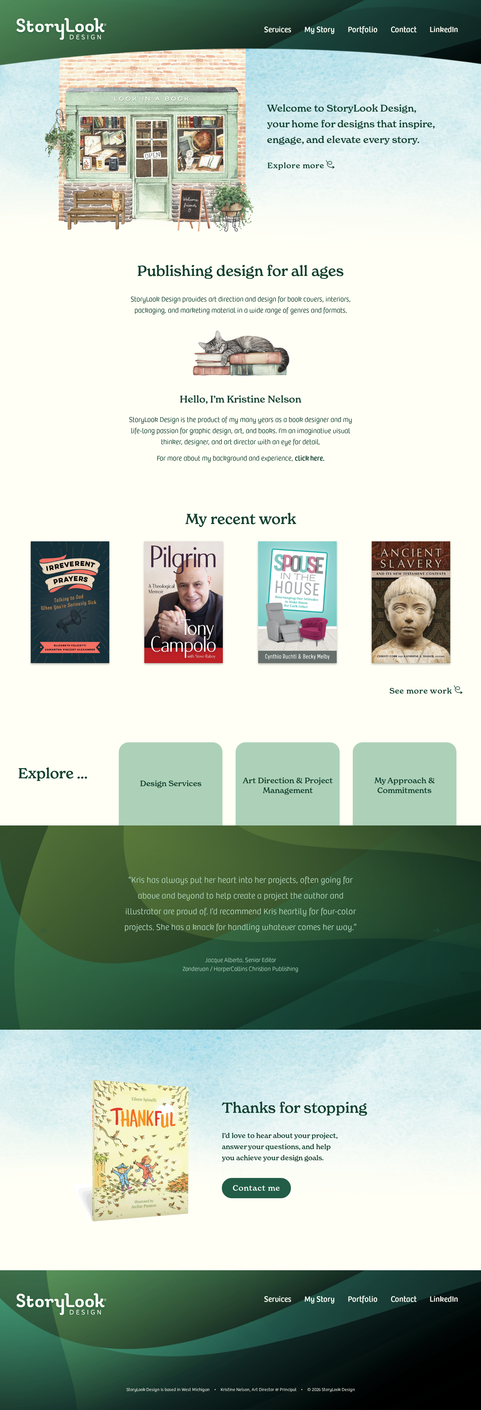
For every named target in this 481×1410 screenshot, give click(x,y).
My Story (319, 29)
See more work (420, 691)
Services (277, 29)
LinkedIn (444, 29)
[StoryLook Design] (61, 29)
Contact (404, 29)
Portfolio (363, 29)
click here (309, 457)
